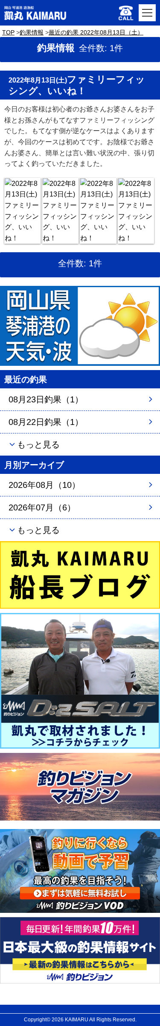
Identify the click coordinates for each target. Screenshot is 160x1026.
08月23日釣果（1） (46, 399)
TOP (8, 32)
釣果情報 (32, 32)
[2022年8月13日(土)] (22, 211)
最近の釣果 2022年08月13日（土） (96, 32)
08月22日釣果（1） (46, 422)
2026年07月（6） (42, 507)
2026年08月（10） (44, 485)
